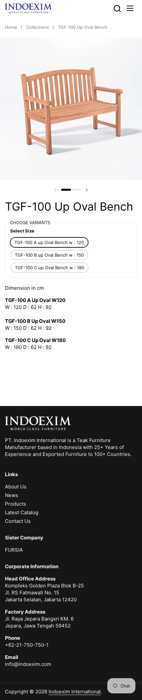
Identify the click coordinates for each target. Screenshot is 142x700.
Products (15, 504)
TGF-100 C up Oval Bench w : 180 (49, 267)
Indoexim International (75, 691)
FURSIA (14, 550)
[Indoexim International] (28, 8)
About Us (15, 486)
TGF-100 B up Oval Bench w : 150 (49, 255)
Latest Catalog (21, 512)
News (11, 495)
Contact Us (18, 521)
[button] (117, 8)
